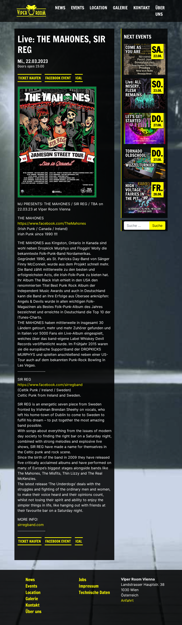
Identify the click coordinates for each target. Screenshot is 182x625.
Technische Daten (94, 592)
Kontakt (141, 8)
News (60, 8)
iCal (78, 78)
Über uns (160, 11)
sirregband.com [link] (31, 524)
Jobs (82, 579)
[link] (52, 223)
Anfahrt (127, 600)
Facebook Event (58, 78)
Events (77, 8)
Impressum (89, 586)
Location (98, 8)
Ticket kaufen (29, 78)
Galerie (120, 8)
